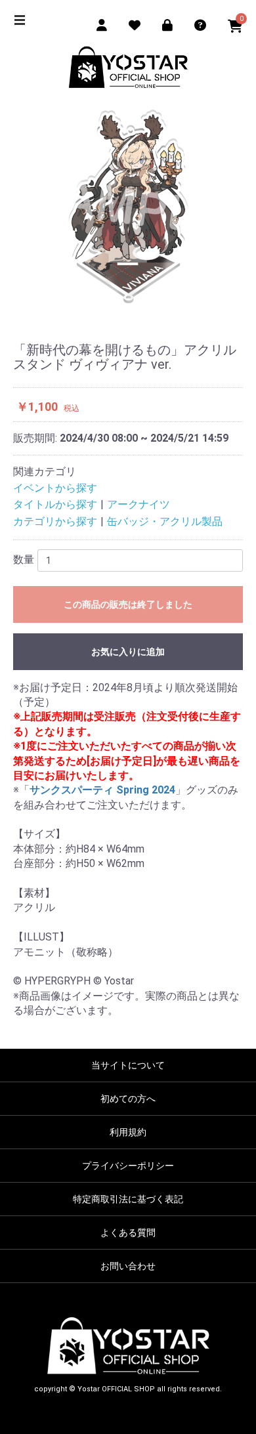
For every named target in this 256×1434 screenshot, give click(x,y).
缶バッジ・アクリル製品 (165, 521)
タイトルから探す (55, 504)
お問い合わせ (128, 1266)
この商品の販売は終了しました (128, 604)
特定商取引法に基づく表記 (128, 1199)
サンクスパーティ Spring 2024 (102, 790)
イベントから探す (55, 488)
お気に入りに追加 (128, 651)
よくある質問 (128, 1232)
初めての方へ (128, 1098)
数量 (23, 559)
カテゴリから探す (55, 521)
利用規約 (128, 1132)
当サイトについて (128, 1065)
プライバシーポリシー (128, 1165)
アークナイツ (138, 504)
